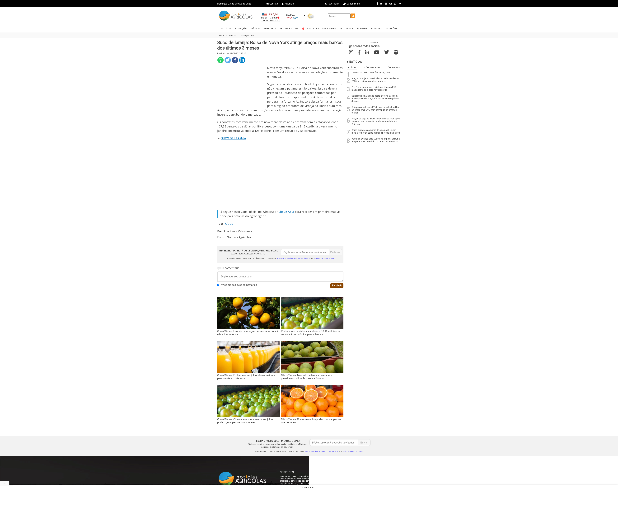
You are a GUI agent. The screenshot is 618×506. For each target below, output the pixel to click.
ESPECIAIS (377, 28)
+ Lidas (352, 67)
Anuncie (289, 3)
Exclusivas (394, 67)
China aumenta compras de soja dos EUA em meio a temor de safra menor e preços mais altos (375, 131)
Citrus (229, 224)
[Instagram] (385, 3)
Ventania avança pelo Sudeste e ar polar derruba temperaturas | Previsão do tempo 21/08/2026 (375, 140)
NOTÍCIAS (226, 28)
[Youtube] (390, 3)
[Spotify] (396, 52)
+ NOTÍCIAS (354, 61)
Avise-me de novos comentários (239, 284)
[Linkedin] (242, 60)
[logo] (245, 479)
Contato (273, 3)
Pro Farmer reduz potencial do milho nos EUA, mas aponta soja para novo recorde (374, 88)
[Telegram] (399, 3)
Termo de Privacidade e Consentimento (293, 258)
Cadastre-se (353, 3)
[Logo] (235, 16)
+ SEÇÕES (392, 28)
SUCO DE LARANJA (233, 138)
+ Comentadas (372, 67)
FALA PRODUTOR (332, 28)
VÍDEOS (255, 28)
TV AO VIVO (312, 28)
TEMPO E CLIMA (289, 28)
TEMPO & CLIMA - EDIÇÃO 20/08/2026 (370, 72)
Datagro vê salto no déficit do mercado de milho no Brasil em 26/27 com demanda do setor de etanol (375, 110)
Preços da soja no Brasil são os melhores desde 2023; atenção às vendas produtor (374, 80)
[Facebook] (376, 3)
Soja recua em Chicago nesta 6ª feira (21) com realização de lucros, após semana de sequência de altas (375, 99)
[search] (353, 16)
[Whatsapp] (394, 3)
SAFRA (349, 28)
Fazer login (333, 3)
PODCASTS (270, 28)
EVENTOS (362, 28)
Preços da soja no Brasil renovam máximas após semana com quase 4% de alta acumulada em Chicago (375, 121)
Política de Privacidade (324, 258)
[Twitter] (381, 3)
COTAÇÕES (241, 28)
